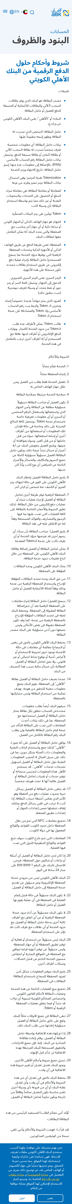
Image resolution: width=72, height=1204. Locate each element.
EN (17, 12)
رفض (50, 1198)
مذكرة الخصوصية (37, 1174)
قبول (22, 1198)
